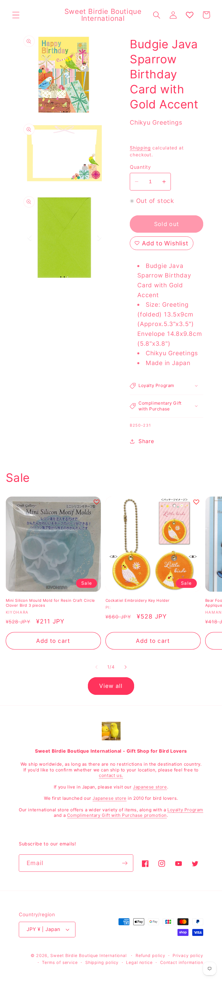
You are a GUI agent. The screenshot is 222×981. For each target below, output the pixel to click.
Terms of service (60, 962)
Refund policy (150, 955)
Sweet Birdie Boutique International (88, 955)
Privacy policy (188, 955)
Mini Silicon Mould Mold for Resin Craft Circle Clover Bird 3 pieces (50, 603)
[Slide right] (125, 667)
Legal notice (139, 962)
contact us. (111, 775)
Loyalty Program (185, 809)
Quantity (140, 167)
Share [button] (146, 441)
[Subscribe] (124, 863)
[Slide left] (96, 667)
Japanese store (150, 787)
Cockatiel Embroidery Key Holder (138, 600)
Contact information (181, 962)
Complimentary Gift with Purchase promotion (117, 815)
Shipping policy (102, 962)
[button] (16, 15)
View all (111, 685)
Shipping (140, 148)
